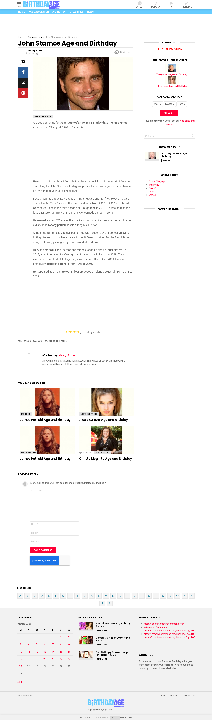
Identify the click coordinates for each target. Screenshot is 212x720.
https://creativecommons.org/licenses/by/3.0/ (169, 634)
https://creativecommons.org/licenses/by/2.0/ (169, 630)
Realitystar (102, 452)
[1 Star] (67, 332)
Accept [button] (115, 718)
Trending (186, 7)
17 (20, 659)
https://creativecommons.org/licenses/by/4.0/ (169, 637)
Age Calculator (39, 11)
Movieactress (89, 413)
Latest (139, 7)
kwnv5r (152, 191)
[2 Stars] (70, 332)
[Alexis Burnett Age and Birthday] (106, 404)
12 (36, 651)
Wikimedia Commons (155, 627)
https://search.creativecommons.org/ (164, 623)
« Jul (19, 682)
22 (61, 659)
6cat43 (152, 195)
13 (44, 651)
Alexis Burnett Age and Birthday (103, 419)
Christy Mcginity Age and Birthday (105, 458)
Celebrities (76, 11)
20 (44, 659)
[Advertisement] (106, 24)
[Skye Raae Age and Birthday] (172, 82)
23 (69, 659)
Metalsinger (28, 452)
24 (20, 666)
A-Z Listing (59, 11)
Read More (168, 160)
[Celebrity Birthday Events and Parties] (86, 640)
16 (69, 651)
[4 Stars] (75, 332)
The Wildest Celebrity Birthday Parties (113, 625)
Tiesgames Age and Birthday (172, 74)
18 (28, 659)
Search (192, 136)
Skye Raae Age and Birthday (172, 86)
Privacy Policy (188, 695)
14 (53, 651)
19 (21, 340)
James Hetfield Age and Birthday (45, 419)
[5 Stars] (78, 332)
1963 (28, 340)
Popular (156, 7)
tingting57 (154, 184)
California (53, 340)
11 (28, 651)
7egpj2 (152, 188)
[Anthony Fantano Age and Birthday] (152, 156)
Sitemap (174, 695)
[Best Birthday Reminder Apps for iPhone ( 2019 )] (86, 655)
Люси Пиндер (157, 181)
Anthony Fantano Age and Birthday (176, 155)
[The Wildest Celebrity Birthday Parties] (86, 626)
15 (61, 651)
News (90, 11)
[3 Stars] (72, 332)
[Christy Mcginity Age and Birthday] (106, 442)
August (38, 340)
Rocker (25, 413)
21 (53, 659)
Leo (65, 340)
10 (20, 651)
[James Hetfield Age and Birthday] (47, 404)
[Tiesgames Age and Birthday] (172, 70)
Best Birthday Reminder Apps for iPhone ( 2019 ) (112, 653)
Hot (171, 7)
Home (21, 11)
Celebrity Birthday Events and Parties (113, 639)
